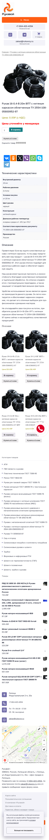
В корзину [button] (8, 375)
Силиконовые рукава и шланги (18, 547)
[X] (20, 158)
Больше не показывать (23, 830)
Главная (5, 52)
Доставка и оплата (13, 806)
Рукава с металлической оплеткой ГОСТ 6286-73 (25, 522)
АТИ (5, 464)
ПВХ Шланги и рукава (13, 469)
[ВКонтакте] (7, 158)
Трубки (7, 552)
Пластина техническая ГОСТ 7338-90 (20, 473)
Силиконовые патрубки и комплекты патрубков (25, 543)
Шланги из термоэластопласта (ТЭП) (20, 561)
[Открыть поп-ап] (40, 428)
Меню (26, 20)
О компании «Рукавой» (15, 802)
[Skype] (39, 158)
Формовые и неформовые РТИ (17, 556)
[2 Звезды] (19, 143)
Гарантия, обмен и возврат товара (19, 810)
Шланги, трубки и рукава (15, 570)
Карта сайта (10, 795)
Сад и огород (10, 538)
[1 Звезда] (17, 143)
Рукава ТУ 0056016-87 (14, 534)
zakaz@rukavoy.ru (24, 41)
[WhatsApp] (33, 158)
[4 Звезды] (23, 143)
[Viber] (26, 158)
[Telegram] (7, 164)
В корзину (16, 129)
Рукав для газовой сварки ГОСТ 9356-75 (22, 482)
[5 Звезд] (25, 143)
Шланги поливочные (13, 565)
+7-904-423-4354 (24, 26)
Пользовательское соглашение (18, 799)
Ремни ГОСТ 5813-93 (13, 478)
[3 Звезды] (21, 143)
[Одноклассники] (13, 158)
